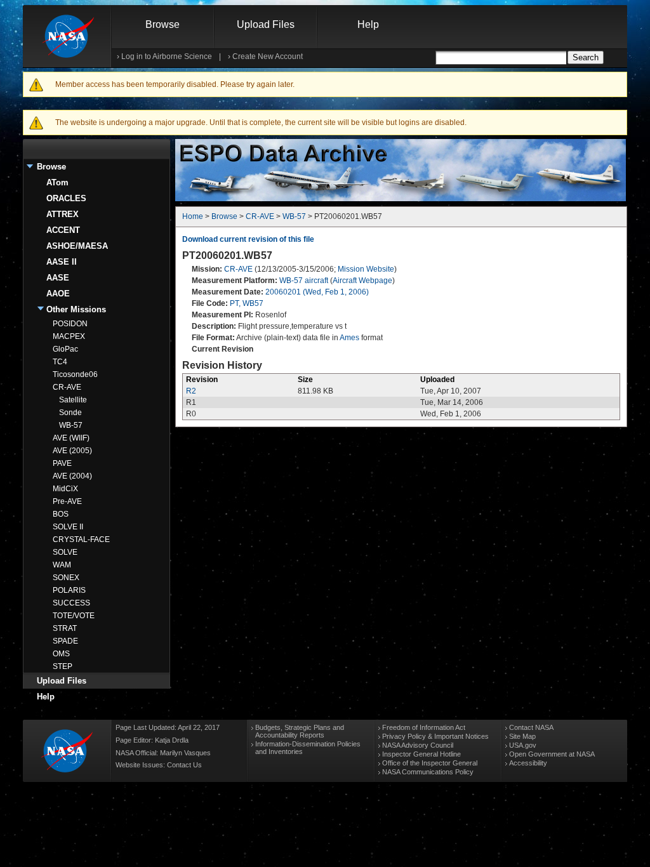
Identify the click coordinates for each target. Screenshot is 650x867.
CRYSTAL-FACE (81, 539)
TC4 (60, 361)
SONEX (66, 577)
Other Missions (76, 309)
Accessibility (528, 763)
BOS (61, 514)
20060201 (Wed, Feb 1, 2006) (317, 292)
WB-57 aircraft (303, 280)
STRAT (65, 628)
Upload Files (266, 24)
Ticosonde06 (75, 374)
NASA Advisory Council (417, 745)
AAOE (58, 293)
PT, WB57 (246, 303)
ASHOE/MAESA (77, 246)
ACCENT (63, 230)
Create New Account (267, 56)
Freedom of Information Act (423, 727)
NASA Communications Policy (428, 772)
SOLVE (65, 552)
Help (368, 24)
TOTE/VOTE (74, 615)
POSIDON (70, 323)
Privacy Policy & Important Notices (435, 736)
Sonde (70, 412)
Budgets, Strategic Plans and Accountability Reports (299, 731)
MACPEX (69, 336)
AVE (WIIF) (71, 438)
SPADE (65, 641)
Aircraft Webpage (362, 280)
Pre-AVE (67, 501)
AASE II (61, 262)
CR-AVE (67, 387)
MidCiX (65, 488)
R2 (191, 391)
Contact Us (184, 765)
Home (192, 216)
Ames (349, 337)
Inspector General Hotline (421, 754)
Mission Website (366, 269)
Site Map (522, 736)
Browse (162, 24)
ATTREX (62, 214)
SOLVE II (68, 526)
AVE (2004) (72, 476)
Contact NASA (531, 727)
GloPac (65, 349)
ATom (57, 182)
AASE (57, 277)
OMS (61, 653)
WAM (62, 564)
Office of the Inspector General (429, 763)
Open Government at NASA (552, 754)
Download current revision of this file (248, 239)
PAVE (62, 463)
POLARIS (69, 590)
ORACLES (66, 198)
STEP (62, 666)
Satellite (73, 399)
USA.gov (522, 745)
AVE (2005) (72, 450)
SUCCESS (71, 603)
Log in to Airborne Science (166, 56)
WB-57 (71, 425)
